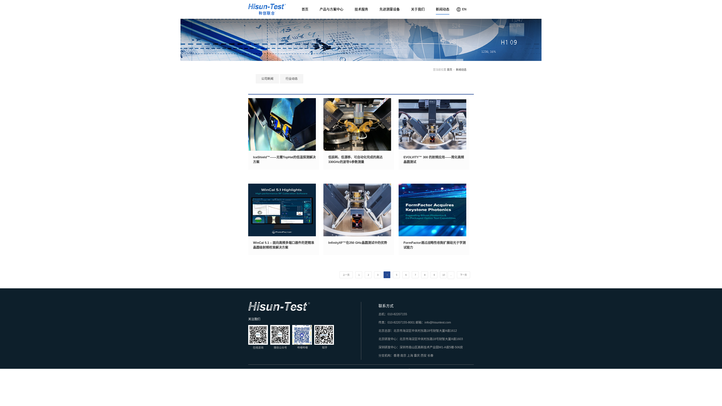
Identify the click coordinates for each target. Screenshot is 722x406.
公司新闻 (267, 78)
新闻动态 (442, 9)
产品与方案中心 (331, 9)
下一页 (463, 275)
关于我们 (418, 9)
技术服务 (361, 9)
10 (443, 275)
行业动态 (292, 78)
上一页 (346, 275)
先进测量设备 (389, 9)
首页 (305, 9)
